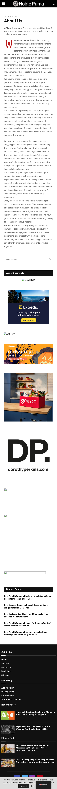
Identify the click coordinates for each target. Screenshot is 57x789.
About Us (5, 663)
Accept (23, 786)
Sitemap (5, 675)
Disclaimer (6, 671)
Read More (35, 786)
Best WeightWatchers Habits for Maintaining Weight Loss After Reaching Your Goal (32, 748)
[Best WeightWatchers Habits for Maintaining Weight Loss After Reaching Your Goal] (8, 748)
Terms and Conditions (11, 699)
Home (4, 660)
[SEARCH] (50, 259)
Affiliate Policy (7, 688)
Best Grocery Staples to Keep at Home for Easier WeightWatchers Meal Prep (35, 761)
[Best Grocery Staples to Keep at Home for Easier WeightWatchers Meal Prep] (8, 763)
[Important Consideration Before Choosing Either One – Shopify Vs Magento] (8, 715)
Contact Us (6, 667)
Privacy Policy (7, 692)
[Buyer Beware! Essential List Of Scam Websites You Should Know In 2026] (8, 729)
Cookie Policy (7, 695)
